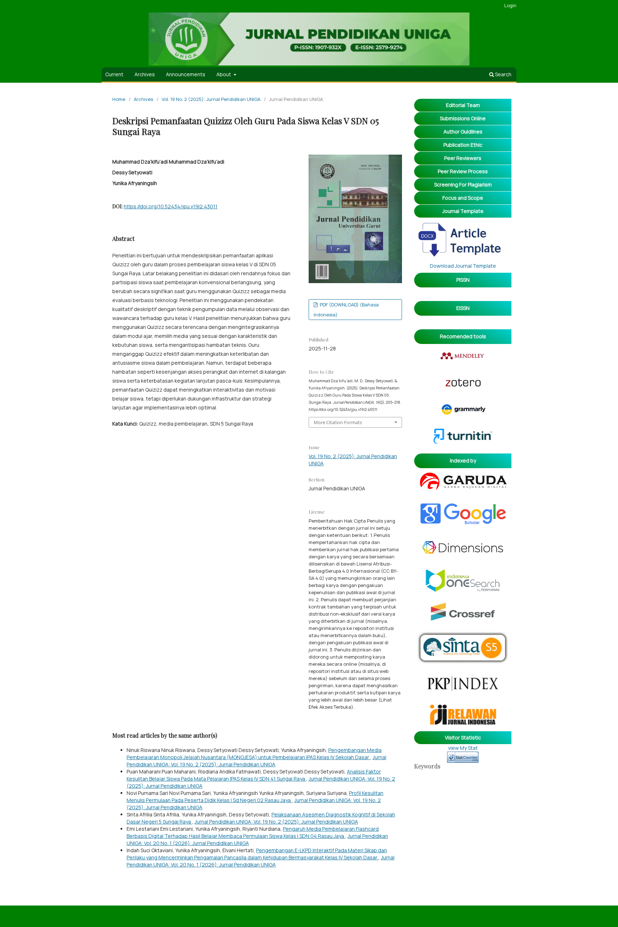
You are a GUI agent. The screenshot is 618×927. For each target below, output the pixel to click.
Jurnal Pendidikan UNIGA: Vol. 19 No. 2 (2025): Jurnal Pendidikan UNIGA (256, 761)
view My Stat (463, 747)
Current (114, 74)
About (224, 74)
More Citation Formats (338, 422)
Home (118, 99)
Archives (144, 74)
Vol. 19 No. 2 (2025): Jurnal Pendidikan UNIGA (211, 99)
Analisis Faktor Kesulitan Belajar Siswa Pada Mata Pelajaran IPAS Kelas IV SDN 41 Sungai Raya (254, 775)
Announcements (185, 74)
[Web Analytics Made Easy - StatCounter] (462, 757)
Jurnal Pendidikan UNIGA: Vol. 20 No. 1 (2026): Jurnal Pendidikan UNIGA (260, 861)
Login (510, 5)
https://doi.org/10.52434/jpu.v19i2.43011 (170, 206)
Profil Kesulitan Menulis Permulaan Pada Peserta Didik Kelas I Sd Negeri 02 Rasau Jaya (255, 797)
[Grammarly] (463, 414)
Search (502, 74)
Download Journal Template (463, 265)
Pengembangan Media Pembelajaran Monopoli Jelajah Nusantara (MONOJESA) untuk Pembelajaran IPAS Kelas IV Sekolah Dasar (254, 754)
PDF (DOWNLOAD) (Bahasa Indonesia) (346, 309)
